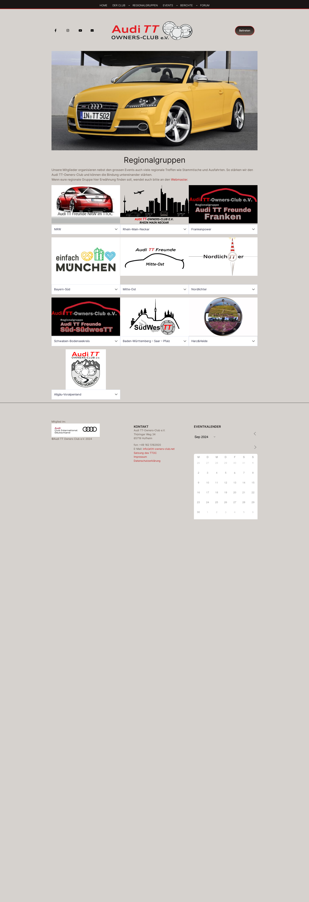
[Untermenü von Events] (177, 5)
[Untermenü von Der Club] (129, 5)
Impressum (140, 456)
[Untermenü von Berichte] (197, 5)
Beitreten (244, 30)
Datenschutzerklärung (147, 460)
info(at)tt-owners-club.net (159, 448)
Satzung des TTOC (145, 452)
